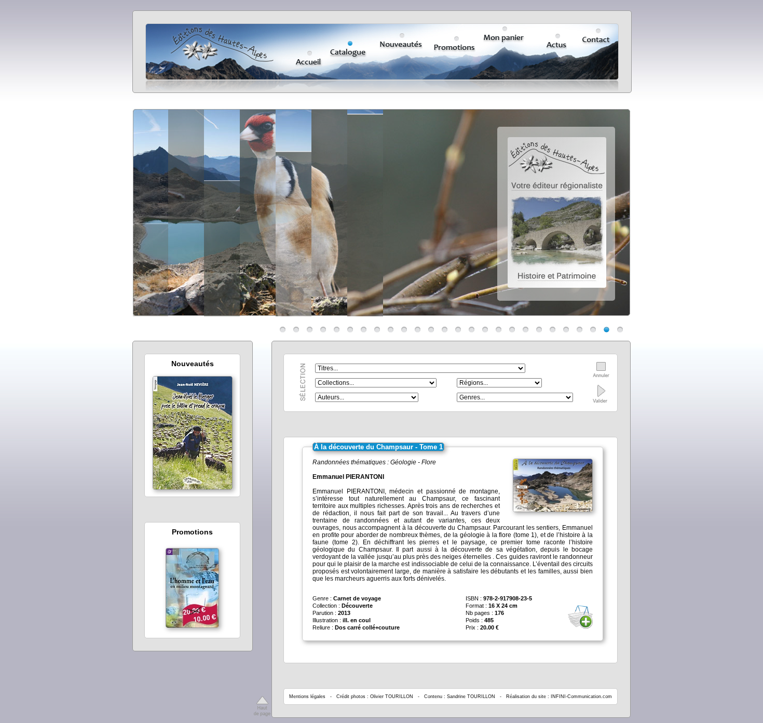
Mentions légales (307, 696)
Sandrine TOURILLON (471, 696)
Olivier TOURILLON (391, 696)
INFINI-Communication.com (581, 696)
